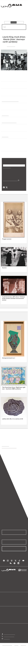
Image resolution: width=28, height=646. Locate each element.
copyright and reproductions (9, 447)
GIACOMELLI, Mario (7, 270)
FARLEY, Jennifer (6, 422)
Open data (4, 598)
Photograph (5, 115)
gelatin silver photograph (9, 122)
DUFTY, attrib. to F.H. (7, 241)
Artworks (5, 17)
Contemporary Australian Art (10, 101)
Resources (20, 22)
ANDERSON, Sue (6, 391)
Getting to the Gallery (9, 634)
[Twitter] (6, 187)
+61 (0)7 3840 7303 (9, 636)
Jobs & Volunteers (7, 645)
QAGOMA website (6, 600)
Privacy (16, 645)
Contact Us (7, 638)
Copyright (23, 645)
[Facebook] (4, 187)
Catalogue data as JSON (10, 180)
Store (3, 602)
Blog (16, 598)
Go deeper (22, 17)
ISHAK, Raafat (5, 360)
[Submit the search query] (3, 27)
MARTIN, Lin (11, 46)
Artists (13, 17)
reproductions (5, 446)
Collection (11, 11)
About (16, 600)
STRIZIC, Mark (6, 302)
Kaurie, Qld (5, 136)
